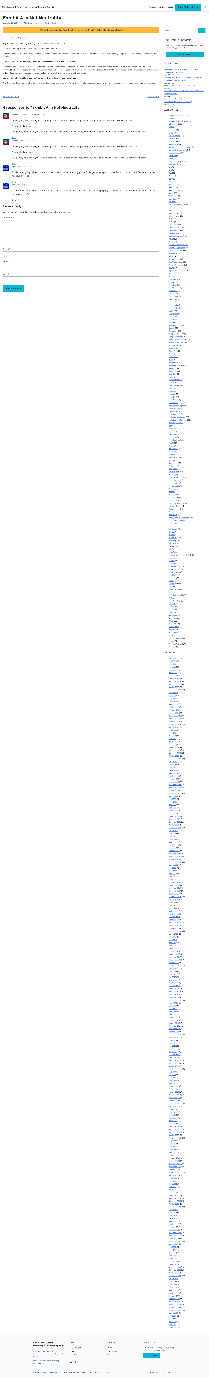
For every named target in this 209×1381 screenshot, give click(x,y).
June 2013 (173, 1112)
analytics (172, 141)
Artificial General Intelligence (180, 147)
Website (7, 274)
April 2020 (172, 876)
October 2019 (174, 894)
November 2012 (175, 1132)
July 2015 (172, 1040)
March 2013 (173, 1121)
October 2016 (174, 997)
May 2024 (172, 736)
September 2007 (175, 1310)
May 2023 (172, 770)
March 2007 (173, 1327)
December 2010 (175, 1198)
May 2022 (172, 805)
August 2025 (173, 693)
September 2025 (175, 690)
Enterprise (173, 291)
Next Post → (153, 96)
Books (171, 187)
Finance (172, 302)
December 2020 (175, 854)
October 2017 (174, 963)
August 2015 (173, 1037)
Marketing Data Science (177, 420)
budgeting (172, 199)
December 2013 (175, 1095)
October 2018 (174, 928)
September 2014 (175, 1069)
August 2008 (173, 1279)
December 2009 (175, 1233)
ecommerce (173, 279)
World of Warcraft (175, 638)
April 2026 (172, 670)
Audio (171, 158)
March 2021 (173, 845)
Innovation (173, 368)
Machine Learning (175, 406)
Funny (171, 316)
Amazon (172, 138)
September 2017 (175, 966)
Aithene (15, 140)
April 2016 (172, 1014)
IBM (170, 360)
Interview (172, 374)
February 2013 (174, 1123)
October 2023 (174, 756)
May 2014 (172, 1080)
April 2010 (172, 1221)
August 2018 (173, 934)
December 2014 (175, 1060)
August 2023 (173, 762)
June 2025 (173, 698)
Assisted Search (175, 153)
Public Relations (175, 520)
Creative (172, 242)
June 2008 (173, 1284)
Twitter (171, 612)
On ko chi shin (174, 472)
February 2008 (174, 1296)
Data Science (173, 259)
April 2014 (172, 1083)
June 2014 (173, 1078)
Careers (172, 207)
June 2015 (173, 1043)
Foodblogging (174, 308)
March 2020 (173, 879)
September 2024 (175, 724)
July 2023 (172, 764)
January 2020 (174, 885)
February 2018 (174, 951)
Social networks (175, 572)
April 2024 (172, 739)
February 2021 (174, 848)
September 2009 (175, 1241)
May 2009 (172, 1253)
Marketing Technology (177, 423)
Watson (171, 630)
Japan (171, 377)
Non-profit (173, 469)
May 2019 (172, 908)
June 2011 (173, 1181)
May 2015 (172, 1046)
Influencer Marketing (177, 365)
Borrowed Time (174, 190)
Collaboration (174, 225)
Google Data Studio (176, 337)
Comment (8, 217)
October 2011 (174, 1169)
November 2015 (175, 1029)
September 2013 (175, 1103)
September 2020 (175, 862)
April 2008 (172, 1290)
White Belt (173, 635)
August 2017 (173, 968)
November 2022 (175, 788)
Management (173, 411)
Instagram (172, 371)
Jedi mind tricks (175, 380)
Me (170, 426)
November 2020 (175, 856)
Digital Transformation (177, 270)
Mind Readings (174, 440)
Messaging (173, 434)
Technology (54, 23)
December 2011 (175, 1164)
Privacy (171, 512)
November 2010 (175, 1201)
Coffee (171, 222)
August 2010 (173, 1210)
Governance (173, 345)
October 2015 (174, 1032)
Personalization (174, 480)
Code (171, 219)
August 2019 (173, 900)
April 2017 (172, 980)
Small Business (174, 566)
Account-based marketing (178, 121)
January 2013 (174, 1126)
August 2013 (173, 1106)
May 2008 (172, 1287)
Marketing (172, 414)
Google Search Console (177, 339)
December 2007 (175, 1302)
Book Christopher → (188, 7)
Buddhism (172, 196)
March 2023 (173, 776)
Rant (47, 23)
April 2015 (172, 1049)
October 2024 (174, 721)
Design (171, 268)
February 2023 (174, 779)
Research (172, 543)
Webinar (172, 632)
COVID (171, 239)
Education (172, 285)
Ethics (171, 293)
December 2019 (175, 888)
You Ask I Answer (175, 644)
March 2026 (173, 673)
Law (170, 388)
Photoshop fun (174, 486)
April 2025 (172, 704)
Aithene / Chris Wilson (20, 114)
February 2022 (174, 813)
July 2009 (172, 1247)
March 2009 (173, 1258)
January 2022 (174, 816)
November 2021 (175, 822)
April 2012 (172, 1152)
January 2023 (174, 782)
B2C (170, 170)
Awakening (173, 164)
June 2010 (173, 1215)
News (171, 460)
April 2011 (172, 1187)
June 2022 (173, 802)
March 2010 (173, 1224)
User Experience (175, 618)
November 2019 (175, 891)
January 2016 (174, 1023)
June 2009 (173, 1250)
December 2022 (175, 785)
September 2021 (175, 828)
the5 (170, 592)
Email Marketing (175, 288)
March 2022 (173, 810)
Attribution (173, 156)
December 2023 (175, 750)
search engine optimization (179, 555)
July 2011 (172, 1178)
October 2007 (174, 1307)
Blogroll (172, 181)
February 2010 (174, 1227)
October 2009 (174, 1238)
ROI (170, 549)
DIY (170, 276)
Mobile (171, 443)
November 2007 (175, 1304)
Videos (171, 624)
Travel (171, 606)
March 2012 (173, 1155)
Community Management (178, 227)
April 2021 (172, 842)
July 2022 (172, 799)
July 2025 (172, 696)
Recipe (171, 532)
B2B (170, 167)
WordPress (95, 1372)
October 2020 (174, 859)
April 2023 (172, 773)
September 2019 (175, 897)
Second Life (173, 558)
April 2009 (172, 1256)
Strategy (172, 584)
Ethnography (173, 296)
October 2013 (174, 1100)
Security (172, 561)
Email (6, 261)
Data (170, 256)
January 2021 (174, 851)
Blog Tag (172, 176)
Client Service (174, 216)
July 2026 (172, 661)
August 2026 (173, 658)
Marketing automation (177, 417)
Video (171, 621)
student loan (26, 53)
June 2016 (173, 1009)
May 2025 (172, 701)
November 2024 (175, 718)
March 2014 (173, 1086)
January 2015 (174, 1057)
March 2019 (173, 914)
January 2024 (174, 747)
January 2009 (174, 1264)
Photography (173, 483)
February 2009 (174, 1261)
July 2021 (172, 833)
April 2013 (172, 1118)
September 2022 (175, 793)
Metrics (171, 437)
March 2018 (173, 948)
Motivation (173, 449)
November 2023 (175, 753)
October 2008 (174, 1273)
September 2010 (175, 1207)
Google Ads (173, 331)
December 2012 (175, 1129)
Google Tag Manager (176, 342)
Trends (171, 609)
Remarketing (173, 538)
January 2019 (174, 920)
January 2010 (174, 1230)
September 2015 (175, 1034)
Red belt (172, 535)
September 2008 (175, 1276)
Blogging (172, 179)
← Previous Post (11, 96)
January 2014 (174, 1092)
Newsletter (173, 463)
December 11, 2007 (38, 114)
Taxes (171, 586)
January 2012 (174, 1161)
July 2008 (172, 1281)
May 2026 (172, 667)
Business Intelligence (177, 204)
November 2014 (175, 1063)
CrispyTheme (108, 1372)
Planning (172, 492)
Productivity (173, 515)
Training (172, 604)
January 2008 (174, 1299)
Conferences (173, 230)
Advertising (173, 124)
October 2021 (174, 825)
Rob (13, 166)
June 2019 (173, 905)
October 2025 (174, 687)
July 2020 (172, 868)
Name (6, 249)
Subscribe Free (185, 54)
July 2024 (172, 730)
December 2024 (175, 716)
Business (172, 202)
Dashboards (173, 253)
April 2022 (172, 808)
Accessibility (173, 118)
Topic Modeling (174, 601)
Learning (172, 394)
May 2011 (172, 1184)
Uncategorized (174, 615)
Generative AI (174, 325)
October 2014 (174, 1066)
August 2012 (173, 1141)
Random (172, 523)
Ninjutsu (172, 466)
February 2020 (174, 882)
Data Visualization (175, 262)
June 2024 (173, 733)
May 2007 (172, 1322)
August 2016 (173, 1003)
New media (173, 457)
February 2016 (174, 1020)
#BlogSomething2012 (177, 115)
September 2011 (175, 1172)
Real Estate (173, 529)
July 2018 (172, 937)
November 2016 (175, 994)
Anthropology (174, 144)
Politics (171, 500)
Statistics (172, 578)
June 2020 (173, 871)
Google (171, 328)
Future (171, 319)
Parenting (172, 474)
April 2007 (172, 1325)
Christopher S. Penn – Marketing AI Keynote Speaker (28, 7)
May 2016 (172, 1011)
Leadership (173, 391)
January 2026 (174, 678)
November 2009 (175, 1235)
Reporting (172, 540)
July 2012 (172, 1144)
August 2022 (173, 796)
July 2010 (172, 1212)
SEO (170, 563)
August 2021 (173, 831)
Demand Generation (176, 265)
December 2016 (175, 991)
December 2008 (175, 1267)
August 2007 (173, 1313)
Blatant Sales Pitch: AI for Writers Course (179, 85)
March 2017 (173, 983)
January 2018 (174, 954)
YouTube (172, 647)
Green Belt (173, 348)
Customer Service (175, 250)
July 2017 (172, 971)
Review (171, 546)
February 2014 (174, 1089)
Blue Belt (172, 184)
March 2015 (173, 1052)
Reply (14, 138)
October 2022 (174, 790)
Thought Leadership (176, 595)
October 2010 (174, 1204)
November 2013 (175, 1098)
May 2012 (172, 1149)
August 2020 (173, 865)
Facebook (172, 299)
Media (171, 431)
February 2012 (174, 1158)
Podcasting (173, 497)
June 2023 (173, 767)
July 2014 (172, 1075)
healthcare (173, 357)
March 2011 (173, 1190)
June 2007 (173, 1319)
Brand (171, 193)
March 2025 (173, 707)
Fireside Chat (174, 305)
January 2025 (174, 713)
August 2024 (173, 727)
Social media (173, 569)
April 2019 (172, 911)
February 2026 (174, 675)
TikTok (171, 598)
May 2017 (172, 977)
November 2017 (175, 960)
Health (171, 354)
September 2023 (175, 759)
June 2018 (173, 940)
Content (172, 233)
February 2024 (174, 744)
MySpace (172, 454)
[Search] (201, 30)
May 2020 (172, 874)
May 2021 (172, 839)
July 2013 (172, 1109)
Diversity (172, 273)
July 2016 (172, 1006)
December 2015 (175, 1026)
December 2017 (175, 957)
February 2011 (174, 1192)
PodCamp (172, 494)
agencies (172, 130)
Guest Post (173, 351)
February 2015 (174, 1055)
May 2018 (172, 943)
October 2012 (174, 1135)
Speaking (172, 575)
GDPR (171, 322)
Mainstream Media (176, 408)
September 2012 (175, 1138)
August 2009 (173, 1244)
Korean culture (174, 385)
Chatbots (172, 210)
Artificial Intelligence (177, 150)
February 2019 (174, 917)
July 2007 (172, 1316)
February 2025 (174, 710)
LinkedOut (172, 400)
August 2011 (173, 1175)
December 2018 (175, 922)
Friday (171, 311)
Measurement (174, 428)
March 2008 (173, 1293)
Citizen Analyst (174, 213)
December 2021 (175, 819)
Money (171, 446)
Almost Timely (174, 136)
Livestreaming (174, 403)
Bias (170, 173)
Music (171, 451)
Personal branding (175, 477)
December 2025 (175, 681)
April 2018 (172, 945)
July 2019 (172, 902)
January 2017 (174, 988)
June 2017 (173, 974)
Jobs (170, 382)
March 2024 (173, 742)
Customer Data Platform (178, 245)
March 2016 (173, 1017)
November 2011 (175, 1167)
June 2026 (173, 664)
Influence (172, 362)
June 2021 (173, 836)
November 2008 (175, 1270)
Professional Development (179, 518)
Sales (171, 552)
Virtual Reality (174, 627)
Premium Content (175, 506)
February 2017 (174, 986)
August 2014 (173, 1072)
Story (171, 581)
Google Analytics (175, 334)
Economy (172, 282)
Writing (171, 641)
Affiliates (172, 127)
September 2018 (175, 931)
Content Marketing (176, 236)
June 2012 (173, 1146)
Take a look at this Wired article (51, 43)
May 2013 (172, 1115)
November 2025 (175, 684)
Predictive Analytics (176, 503)
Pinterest (172, 489)
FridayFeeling (174, 314)
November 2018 (175, 925)
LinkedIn (172, 397)
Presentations (174, 509)
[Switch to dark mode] (205, 7)
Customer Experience (177, 248)
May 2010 (172, 1218)
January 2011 (174, 1195)
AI (169, 133)
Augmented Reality (176, 161)
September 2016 (175, 1000)
